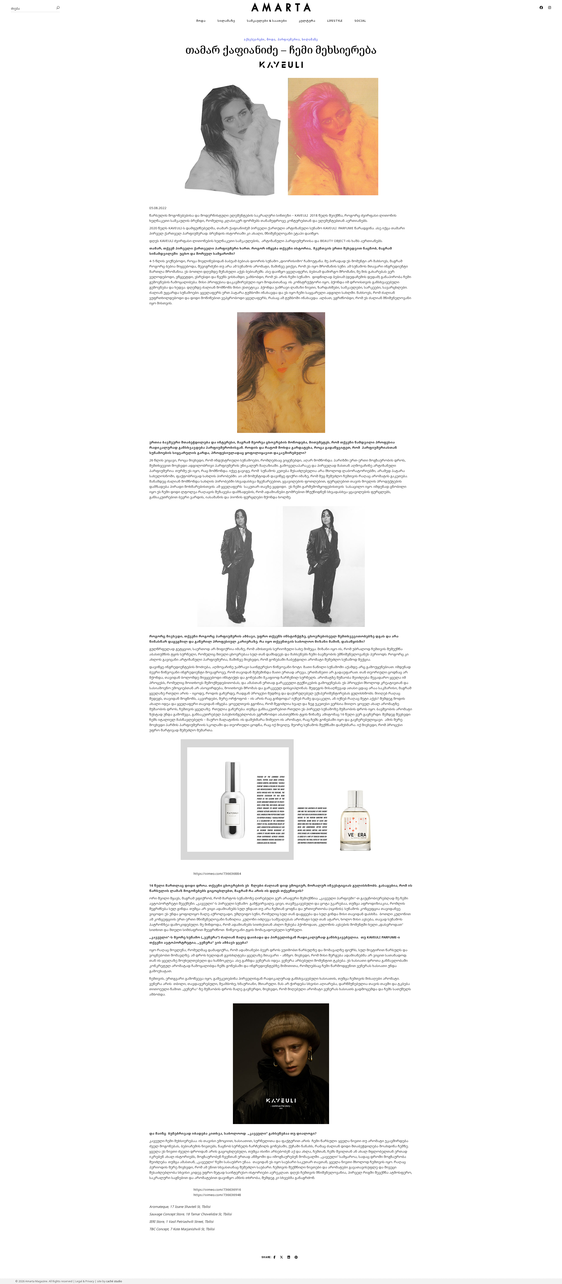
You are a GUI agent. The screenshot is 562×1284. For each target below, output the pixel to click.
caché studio (114, 1281)
